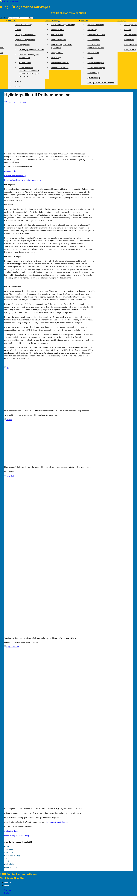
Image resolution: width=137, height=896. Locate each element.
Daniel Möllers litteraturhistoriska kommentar (22, 180)
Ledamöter (9, 850)
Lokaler (90, 58)
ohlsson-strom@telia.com (57, 822)
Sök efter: (4, 18)
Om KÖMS (12, 20)
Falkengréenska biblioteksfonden (101, 83)
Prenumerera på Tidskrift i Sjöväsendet (61, 46)
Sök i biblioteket (94, 40)
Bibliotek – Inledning (96, 25)
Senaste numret (57, 30)
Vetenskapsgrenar (22, 45)
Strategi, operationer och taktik (31, 50)
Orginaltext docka (11, 171)
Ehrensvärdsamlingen (96, 68)
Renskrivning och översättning (16, 835)
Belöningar (122, 20)
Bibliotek (84, 20)
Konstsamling (93, 73)
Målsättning (92, 30)
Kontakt (18, 86)
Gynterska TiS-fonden (59, 68)
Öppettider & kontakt (96, 35)
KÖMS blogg (56, 58)
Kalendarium (10, 864)
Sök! (30, 18)
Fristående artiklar (58, 40)
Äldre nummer (57, 35)
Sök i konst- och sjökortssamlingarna (96, 46)
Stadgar (18, 81)
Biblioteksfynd (93, 52)
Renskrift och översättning (15, 176)
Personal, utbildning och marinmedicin (29, 56)
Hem (7, 847)
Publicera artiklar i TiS (60, 63)
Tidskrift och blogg (52, 20)
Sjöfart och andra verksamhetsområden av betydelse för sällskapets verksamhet (29, 72)
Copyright (7, 883)
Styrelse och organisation (25, 40)
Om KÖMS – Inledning (23, 25)
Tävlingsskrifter (57, 52)
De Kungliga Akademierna (25, 35)
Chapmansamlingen (96, 63)
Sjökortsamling (94, 78)
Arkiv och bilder (11, 867)
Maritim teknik (25, 63)
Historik (18, 30)
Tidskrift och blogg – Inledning (63, 25)
